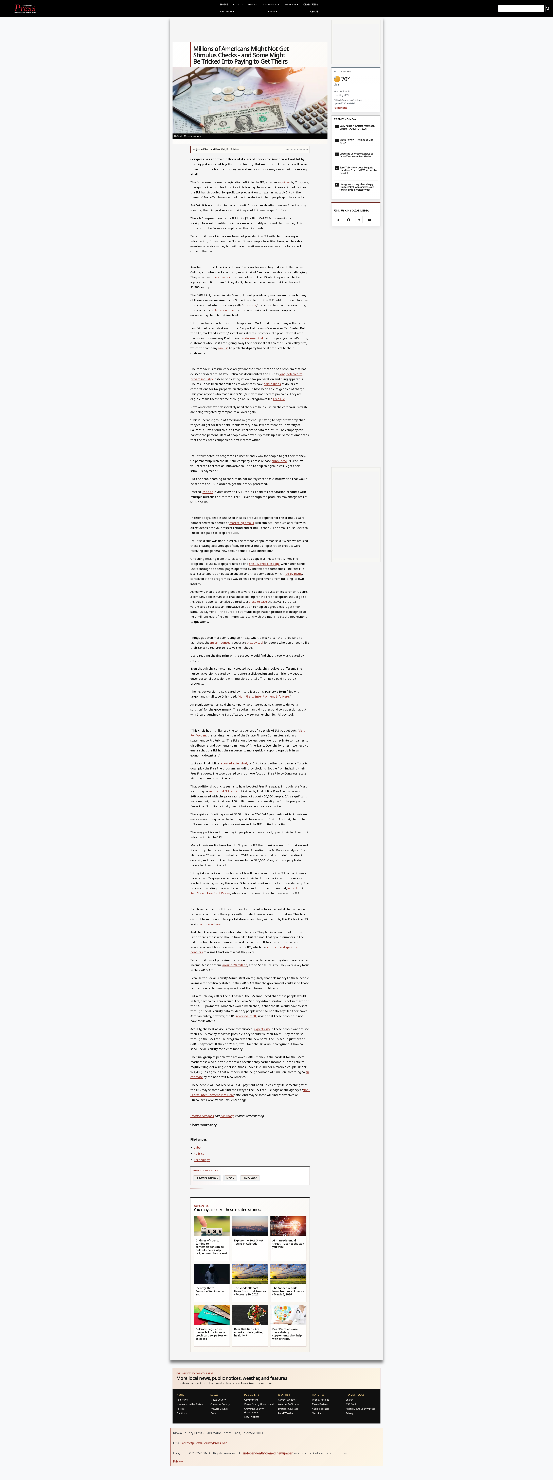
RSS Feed (351, 1404)
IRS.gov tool (255, 642)
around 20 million (234, 965)
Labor (198, 1147)
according (294, 888)
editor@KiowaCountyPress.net (204, 1443)
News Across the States (190, 1404)
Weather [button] (290, 4)
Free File (279, 399)
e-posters (249, 305)
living (230, 1177)
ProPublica (250, 1177)
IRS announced (220, 642)
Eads (213, 1413)
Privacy (349, 1413)
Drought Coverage (288, 1408)
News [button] (251, 4)
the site (207, 492)
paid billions (272, 384)
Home (224, 4)
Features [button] (226, 11)
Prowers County (219, 1408)
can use (223, 348)
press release (258, 602)
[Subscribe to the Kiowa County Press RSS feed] (359, 219)
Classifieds (310, 4)
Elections (182, 1413)
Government (251, 1399)
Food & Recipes (320, 1399)
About (314, 11)
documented (254, 338)
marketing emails (241, 523)
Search (349, 1399)
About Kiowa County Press (360, 1408)
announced (279, 461)
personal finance (207, 1177)
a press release (210, 924)
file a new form (223, 277)
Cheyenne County (220, 1404)
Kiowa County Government (259, 1404)
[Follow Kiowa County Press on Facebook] (348, 219)
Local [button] (237, 4)
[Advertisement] (355, 347)
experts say (262, 1029)
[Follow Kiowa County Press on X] (338, 219)
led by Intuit (293, 574)
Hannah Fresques (202, 1116)
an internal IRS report (224, 791)
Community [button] (270, 4)
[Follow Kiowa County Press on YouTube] (369, 219)
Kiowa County (218, 1399)
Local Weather (286, 1413)
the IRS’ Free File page (264, 564)
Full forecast (340, 107)
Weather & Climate (288, 1404)
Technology (202, 1160)
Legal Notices (251, 1416)
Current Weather (287, 1399)
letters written (225, 310)
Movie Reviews (320, 1404)
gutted (285, 182)
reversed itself (246, 1016)
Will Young (227, 1116)
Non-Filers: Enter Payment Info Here (263, 696)
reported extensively (233, 763)
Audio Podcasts (320, 1408)
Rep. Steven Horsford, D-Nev (210, 893)
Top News (182, 1399)
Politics (199, 1153)
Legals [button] (271, 11)
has (242, 338)
